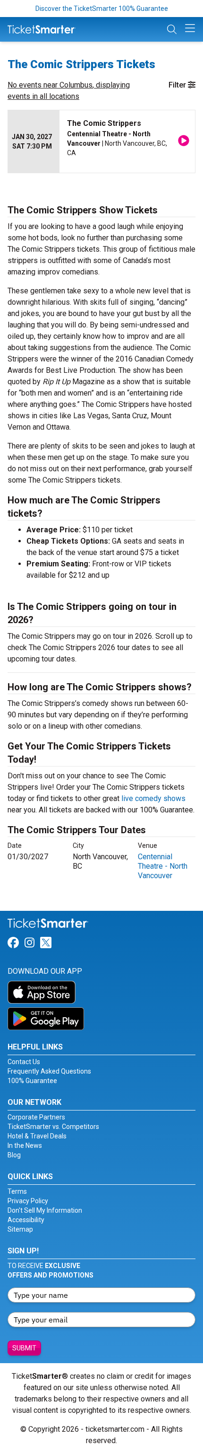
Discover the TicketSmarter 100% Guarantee (101, 8)
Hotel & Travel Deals (37, 1136)
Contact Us (24, 1062)
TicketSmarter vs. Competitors (53, 1126)
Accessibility (26, 1220)
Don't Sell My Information (45, 1210)
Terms (17, 1191)
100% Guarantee (32, 1080)
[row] (101, 141)
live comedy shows (153, 798)
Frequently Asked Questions (49, 1071)
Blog (14, 1155)
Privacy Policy (28, 1201)
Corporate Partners (36, 1117)
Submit (24, 1348)
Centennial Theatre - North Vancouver (162, 866)
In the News (25, 1145)
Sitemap (20, 1229)
